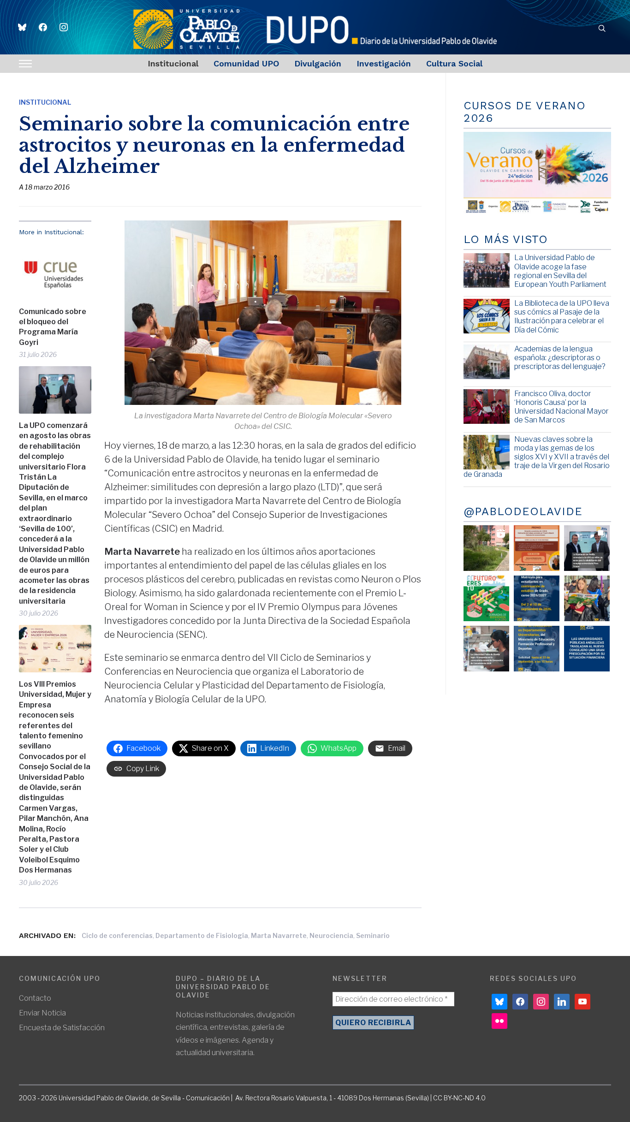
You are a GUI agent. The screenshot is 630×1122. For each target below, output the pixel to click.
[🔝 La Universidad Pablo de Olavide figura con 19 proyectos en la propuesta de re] (486, 648)
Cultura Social (454, 63)
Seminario (373, 935)
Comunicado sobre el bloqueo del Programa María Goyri (52, 327)
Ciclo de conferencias (117, 935)
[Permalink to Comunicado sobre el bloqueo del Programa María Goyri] (55, 271)
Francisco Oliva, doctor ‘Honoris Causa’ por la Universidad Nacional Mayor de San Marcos (561, 407)
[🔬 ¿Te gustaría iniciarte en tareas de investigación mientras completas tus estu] (536, 648)
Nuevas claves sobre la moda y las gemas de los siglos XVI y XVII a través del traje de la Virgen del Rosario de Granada (537, 457)
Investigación (384, 63)
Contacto (35, 998)
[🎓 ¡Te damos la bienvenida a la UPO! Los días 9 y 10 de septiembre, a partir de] (486, 598)
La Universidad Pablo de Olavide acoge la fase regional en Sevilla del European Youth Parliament (560, 271)
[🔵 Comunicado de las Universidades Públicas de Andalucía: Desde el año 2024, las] (587, 648)
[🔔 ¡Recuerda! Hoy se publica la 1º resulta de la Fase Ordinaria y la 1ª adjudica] (587, 598)
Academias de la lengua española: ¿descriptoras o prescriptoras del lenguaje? (560, 357)
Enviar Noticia (42, 1013)
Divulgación (317, 63)
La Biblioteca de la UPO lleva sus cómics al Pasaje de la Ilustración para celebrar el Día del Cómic (561, 316)
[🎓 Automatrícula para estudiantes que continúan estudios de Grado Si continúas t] (536, 598)
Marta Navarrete (279, 935)
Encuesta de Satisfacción (62, 1027)
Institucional (173, 63)
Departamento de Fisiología (201, 935)
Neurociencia (331, 935)
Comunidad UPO (246, 63)
